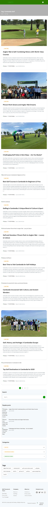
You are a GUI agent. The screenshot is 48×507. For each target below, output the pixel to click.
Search (4, 392)
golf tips (28, 471)
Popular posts (6, 405)
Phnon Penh (4, 495)
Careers (15, 495)
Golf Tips (6, 13)
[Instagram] (45, 492)
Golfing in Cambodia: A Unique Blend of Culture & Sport (23, 208)
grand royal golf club (36, 471)
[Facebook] (37, 492)
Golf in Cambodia (7, 471)
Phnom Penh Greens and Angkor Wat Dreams (19, 105)
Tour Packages (5, 497)
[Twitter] (39, 492)
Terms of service (28, 495)
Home (2, 13)
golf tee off (21, 471)
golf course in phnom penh (27, 468)
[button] (42, 2)
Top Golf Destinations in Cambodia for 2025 (19, 369)
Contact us (27, 492)
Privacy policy (27, 493)
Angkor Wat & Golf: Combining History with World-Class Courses (23, 409)
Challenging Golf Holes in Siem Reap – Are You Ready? (22, 155)
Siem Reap (4, 493)
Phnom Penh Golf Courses (9, 451)
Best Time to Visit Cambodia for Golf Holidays (19, 265)
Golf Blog (15, 493)
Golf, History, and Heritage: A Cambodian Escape (20, 343)
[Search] (44, 397)
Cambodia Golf (17, 468)
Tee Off (5, 474)
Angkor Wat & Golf (7, 468)
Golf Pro (14, 471)
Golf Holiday (11, 66)
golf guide (37, 468)
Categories (5, 442)
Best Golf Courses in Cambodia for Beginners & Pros (22, 182)
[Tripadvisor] (42, 492)
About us (15, 492)
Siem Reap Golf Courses (9, 456)
